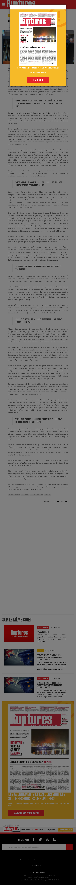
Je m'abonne (38, 80)
